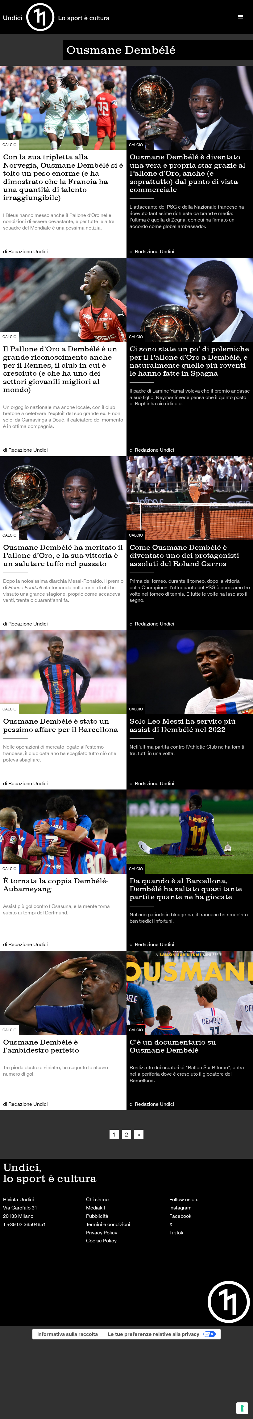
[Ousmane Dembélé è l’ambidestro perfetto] (63, 1030)
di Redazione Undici (25, 251)
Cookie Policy (101, 1240)
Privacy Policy (101, 1232)
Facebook (180, 1216)
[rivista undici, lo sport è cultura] (56, 17)
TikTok (176, 1232)
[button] (240, 17)
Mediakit (95, 1207)
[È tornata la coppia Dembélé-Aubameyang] (63, 870)
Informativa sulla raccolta (67, 1334)
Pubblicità (97, 1216)
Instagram (180, 1207)
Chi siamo (97, 1199)
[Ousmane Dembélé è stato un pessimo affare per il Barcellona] (63, 709)
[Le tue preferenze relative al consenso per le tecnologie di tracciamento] (242, 1408)
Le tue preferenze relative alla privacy (153, 1334)
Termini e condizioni (108, 1224)
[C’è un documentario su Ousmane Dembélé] (189, 1030)
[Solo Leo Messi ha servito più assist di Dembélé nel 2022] (189, 709)
